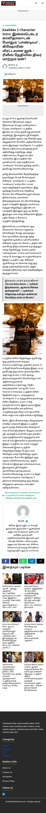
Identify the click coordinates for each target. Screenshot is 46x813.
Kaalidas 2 (25, 493)
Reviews (6, 749)
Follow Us (11, 74)
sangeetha (11, 496)
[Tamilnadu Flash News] (8, 3)
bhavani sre (16, 493)
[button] (36, 3)
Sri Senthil (20, 496)
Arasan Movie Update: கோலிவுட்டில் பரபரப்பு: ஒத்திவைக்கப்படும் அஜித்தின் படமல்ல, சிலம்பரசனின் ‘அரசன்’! (34, 632)
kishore (33, 493)
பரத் (34, 498)
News (5, 746)
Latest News (10, 25)
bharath (8, 493)
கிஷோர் (10, 498)
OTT (4, 752)
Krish (13, 65)
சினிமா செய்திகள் (23, 498)
